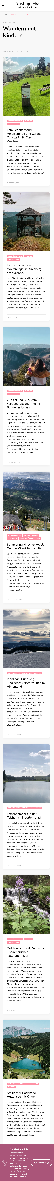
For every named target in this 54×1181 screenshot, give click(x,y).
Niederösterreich (15, 121)
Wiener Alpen (13, 394)
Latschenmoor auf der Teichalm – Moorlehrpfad (24, 816)
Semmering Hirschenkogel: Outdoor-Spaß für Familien (25, 546)
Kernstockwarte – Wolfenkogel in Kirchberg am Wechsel (24, 269)
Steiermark (12, 539)
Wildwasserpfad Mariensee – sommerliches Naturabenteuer (26, 952)
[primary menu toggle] (3, 5)
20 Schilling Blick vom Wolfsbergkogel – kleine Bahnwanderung (23, 403)
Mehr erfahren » (19, 1176)
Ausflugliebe (27, 3)
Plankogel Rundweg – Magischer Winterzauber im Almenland (26, 682)
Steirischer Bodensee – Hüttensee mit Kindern (22, 1094)
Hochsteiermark (14, 535)
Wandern (28, 121)
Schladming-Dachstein (17, 1084)
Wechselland (13, 124)
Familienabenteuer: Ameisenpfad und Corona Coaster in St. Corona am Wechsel (24, 135)
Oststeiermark (14, 673)
